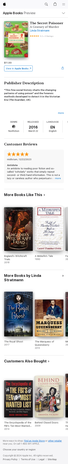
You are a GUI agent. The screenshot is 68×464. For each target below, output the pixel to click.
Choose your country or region (19, 449)
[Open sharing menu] (62, 68)
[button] (46, 4)
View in (17, 68)
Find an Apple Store (34, 441)
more (61, 113)
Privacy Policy (10, 459)
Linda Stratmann (40, 30)
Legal (41, 459)
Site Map (52, 459)
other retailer (55, 441)
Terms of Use (28, 459)
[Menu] (63, 4)
